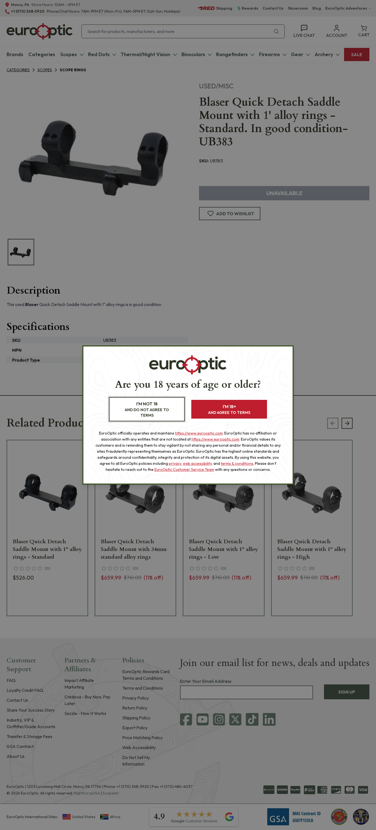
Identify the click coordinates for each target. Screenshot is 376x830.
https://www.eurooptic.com (199, 433)
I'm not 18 (147, 409)
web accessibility (197, 463)
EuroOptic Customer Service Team (184, 469)
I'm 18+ (229, 409)
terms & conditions (237, 463)
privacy (175, 463)
